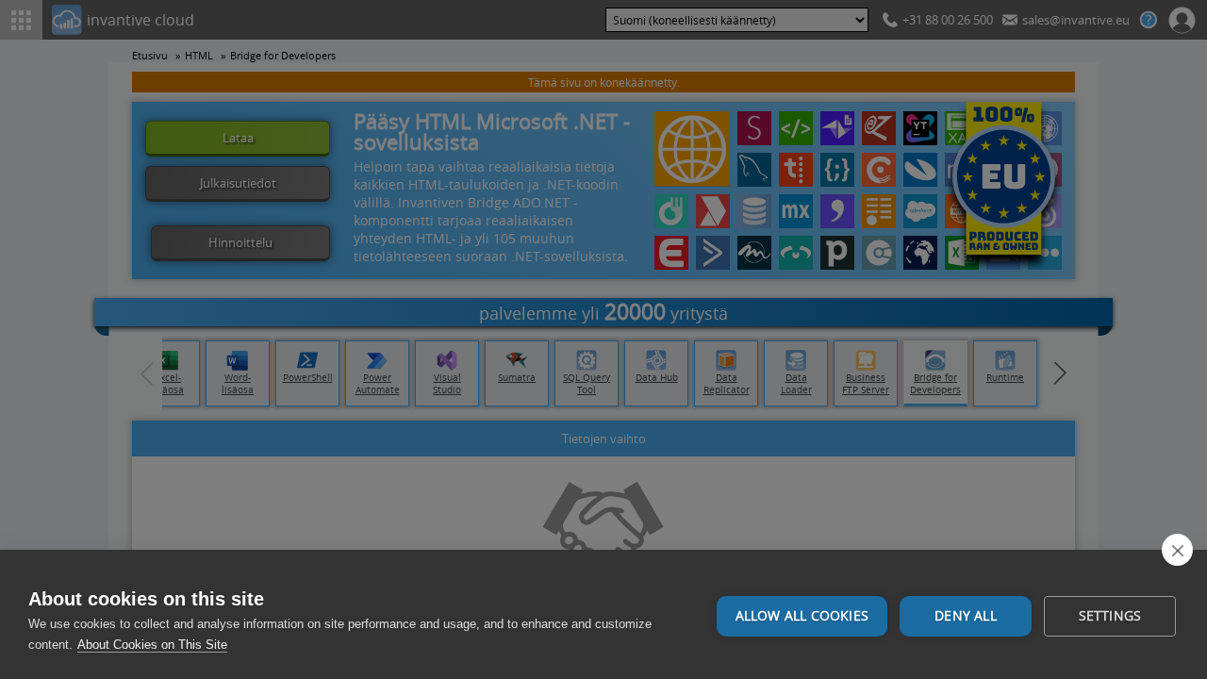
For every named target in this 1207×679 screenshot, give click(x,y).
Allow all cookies (802, 615)
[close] (1177, 550)
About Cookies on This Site (152, 645)
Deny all (965, 615)
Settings (1110, 615)
